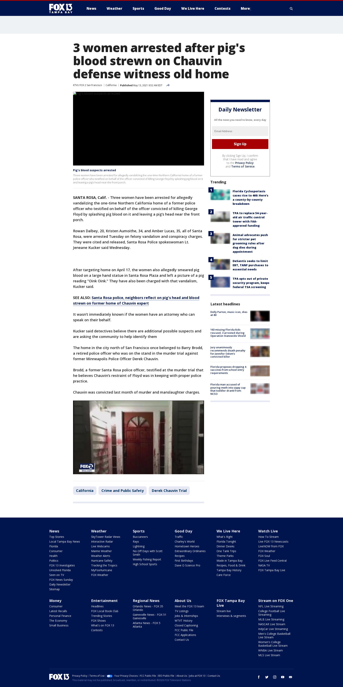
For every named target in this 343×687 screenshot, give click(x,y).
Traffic (179, 537)
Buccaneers (140, 537)
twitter (267, 677)
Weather (99, 531)
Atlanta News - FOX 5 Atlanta (146, 624)
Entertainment (104, 600)
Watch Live (268, 531)
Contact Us (182, 640)
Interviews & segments (231, 616)
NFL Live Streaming (270, 606)
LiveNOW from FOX (271, 546)
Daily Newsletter (59, 584)
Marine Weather (101, 551)
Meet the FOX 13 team (189, 606)
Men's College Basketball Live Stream (274, 635)
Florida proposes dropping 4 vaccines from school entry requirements (228, 370)
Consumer (56, 551)
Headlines (97, 606)
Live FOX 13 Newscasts (273, 541)
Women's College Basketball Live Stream (273, 643)
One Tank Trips (226, 551)
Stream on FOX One (275, 600)
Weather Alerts (100, 556)
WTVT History (183, 620)
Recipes (180, 556)
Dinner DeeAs (225, 546)
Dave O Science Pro (187, 565)
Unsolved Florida (60, 570)
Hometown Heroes (187, 546)
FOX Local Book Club (104, 611)
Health (53, 556)
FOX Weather (99, 575)
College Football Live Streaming (271, 612)
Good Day (183, 531)
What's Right (225, 537)
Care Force (224, 575)
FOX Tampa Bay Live (271, 570)
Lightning (139, 546)
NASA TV (264, 565)
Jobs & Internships (186, 616)
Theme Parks (225, 556)
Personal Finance (60, 616)
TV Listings (182, 611)
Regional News (146, 600)
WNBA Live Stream (270, 650)
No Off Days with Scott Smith (148, 552)
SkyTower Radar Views (105, 537)
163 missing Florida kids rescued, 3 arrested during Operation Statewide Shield (228, 333)
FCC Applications (185, 635)
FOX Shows (98, 620)
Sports (139, 531)
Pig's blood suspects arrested (94, 170)
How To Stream (268, 537)
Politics (53, 560)
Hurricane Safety (101, 560)
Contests (97, 630)
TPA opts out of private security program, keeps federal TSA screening (251, 283)
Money (55, 600)
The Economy (58, 620)
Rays (136, 541)
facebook (259, 677)
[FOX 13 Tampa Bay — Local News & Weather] (62, 8)
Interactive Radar (102, 541)
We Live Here (228, 531)
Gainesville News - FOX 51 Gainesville (149, 616)
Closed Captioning (186, 625)
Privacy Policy (244, 163)
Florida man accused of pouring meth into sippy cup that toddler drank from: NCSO (228, 389)
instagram (275, 677)
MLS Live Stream (269, 655)
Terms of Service (242, 166)
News (54, 531)
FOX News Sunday (61, 580)
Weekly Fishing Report (147, 559)
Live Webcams (100, 546)
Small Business (58, 625)
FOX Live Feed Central (272, 560)
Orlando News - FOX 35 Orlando (148, 608)
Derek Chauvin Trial (169, 490)
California (111, 85)
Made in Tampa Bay (230, 560)
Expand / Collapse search (291, 9)
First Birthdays (184, 560)
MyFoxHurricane (101, 570)
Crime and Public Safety (122, 490)
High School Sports (145, 564)
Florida (53, 546)
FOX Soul (264, 556)
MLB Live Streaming (271, 619)
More (245, 8)
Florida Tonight (226, 541)
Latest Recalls (58, 611)
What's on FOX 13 (102, 625)
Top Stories (56, 537)
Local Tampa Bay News (64, 541)
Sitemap (54, 589)
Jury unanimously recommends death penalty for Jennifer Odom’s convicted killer (227, 351)
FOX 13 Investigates (62, 565)
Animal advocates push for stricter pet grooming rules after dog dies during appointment (250, 243)
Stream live (224, 611)
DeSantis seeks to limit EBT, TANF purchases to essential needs (250, 265)
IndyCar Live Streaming (273, 629)
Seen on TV (56, 575)
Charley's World (185, 541)
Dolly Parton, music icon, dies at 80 (228, 313)
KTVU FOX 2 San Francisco (87, 85)
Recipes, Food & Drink (231, 565)
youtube (282, 677)
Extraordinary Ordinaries (190, 551)
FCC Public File (184, 630)
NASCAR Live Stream (271, 624)
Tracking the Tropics (104, 565)
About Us (183, 600)
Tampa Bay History (229, 570)
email (290, 677)
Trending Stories (101, 616)
